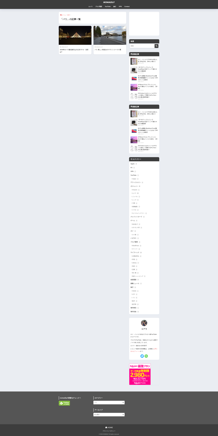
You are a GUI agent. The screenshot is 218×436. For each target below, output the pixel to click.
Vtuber (135, 179)
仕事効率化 (136, 256)
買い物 (135, 273)
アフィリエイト (137, 182)
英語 (134, 266)
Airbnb (135, 291)
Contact (127, 6)
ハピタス (134, 238)
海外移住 (134, 308)
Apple (134, 164)
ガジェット (135, 186)
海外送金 (134, 311)
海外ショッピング (138, 276)
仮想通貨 (134, 279)
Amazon (135, 190)
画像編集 (136, 206)
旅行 (114, 6)
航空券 (135, 304)
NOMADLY (109, 2)
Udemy (135, 263)
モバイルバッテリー (139, 213)
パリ (134, 297)
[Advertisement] (144, 24)
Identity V (136, 224)
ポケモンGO (137, 227)
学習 (134, 259)
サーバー (136, 249)
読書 (134, 269)
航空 (134, 301)
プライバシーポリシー (109, 431)
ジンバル (136, 196)
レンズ (135, 200)
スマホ (135, 210)
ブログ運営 (98, 6)
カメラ (90, 6)
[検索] (156, 46)
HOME (110, 427)
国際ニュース (136, 283)
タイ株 (135, 234)
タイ (133, 231)
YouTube (108, 6)
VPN (120, 6)
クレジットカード (137, 216)
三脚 (134, 203)
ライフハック (136, 252)
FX (132, 167)
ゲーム (134, 220)
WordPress (136, 245)
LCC (134, 294)
